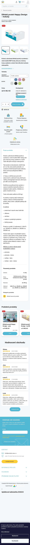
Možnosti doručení (21, 99)
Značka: (6, 21)
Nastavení (15, 535)
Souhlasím (15, 541)
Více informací (5, 531)
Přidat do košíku (16, 104)
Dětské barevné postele (13, 296)
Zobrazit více (15, 409)
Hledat (26, 6)
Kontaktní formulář (10, 461)
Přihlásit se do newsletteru (10, 441)
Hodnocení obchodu (15, 342)
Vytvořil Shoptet (9, 485)
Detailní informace (7, 68)
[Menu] (28, 2)
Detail (10, 333)
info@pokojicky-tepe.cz (10, 453)
